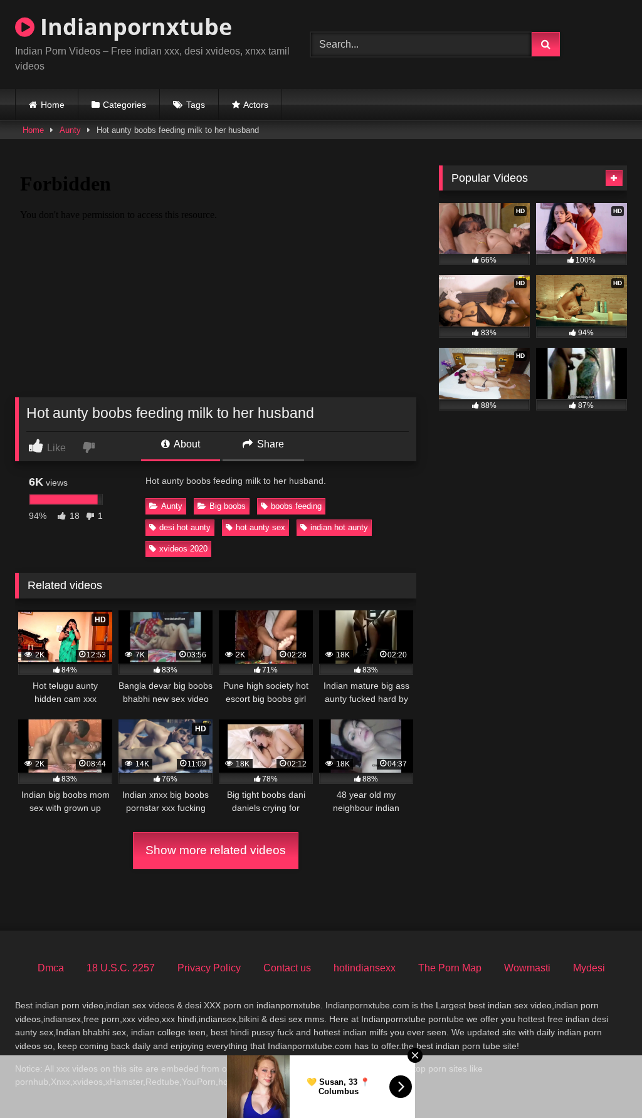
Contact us (287, 968)
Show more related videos (215, 850)
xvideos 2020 (183, 548)
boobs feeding (296, 506)
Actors (255, 105)
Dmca (51, 968)
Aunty (70, 130)
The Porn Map (450, 968)
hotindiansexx (365, 968)
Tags (195, 105)
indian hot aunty (339, 527)
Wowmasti (527, 968)
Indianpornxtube (133, 26)
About (186, 444)
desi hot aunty (185, 527)
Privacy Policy (209, 968)
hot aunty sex (260, 527)
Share (269, 444)
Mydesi (589, 968)
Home (53, 105)
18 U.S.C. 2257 (121, 968)
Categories (124, 105)
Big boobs (227, 506)
